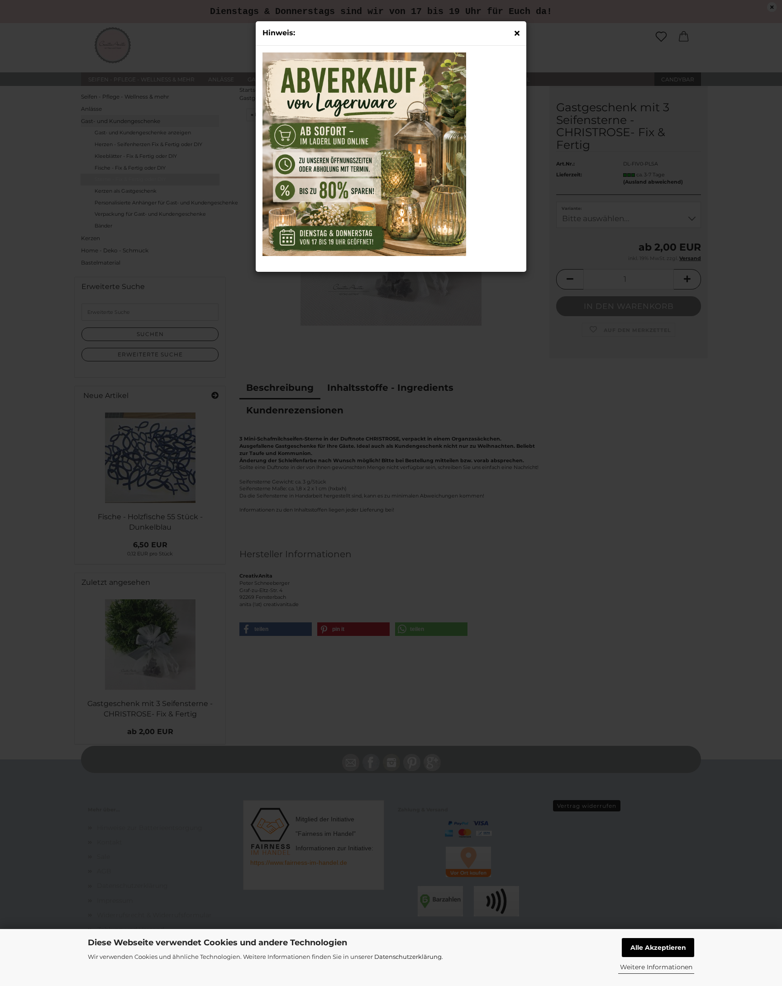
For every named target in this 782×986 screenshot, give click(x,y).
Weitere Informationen (656, 967)
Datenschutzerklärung (408, 956)
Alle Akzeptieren (658, 947)
